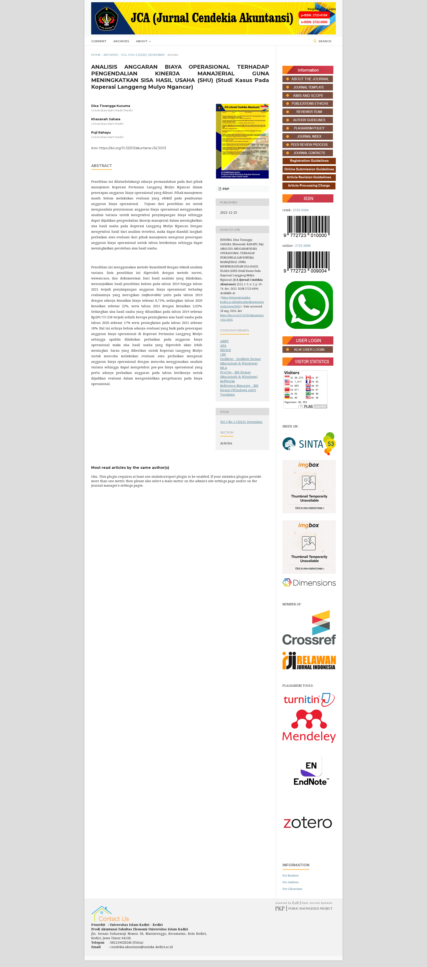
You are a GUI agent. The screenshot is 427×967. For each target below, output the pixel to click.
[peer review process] (307, 147)
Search (324, 41)
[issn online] (307, 272)
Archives (121, 41)
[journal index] (307, 138)
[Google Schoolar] (309, 512)
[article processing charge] (309, 188)
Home (96, 54)
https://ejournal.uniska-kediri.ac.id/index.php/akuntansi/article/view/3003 (242, 302)
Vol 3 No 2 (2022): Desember (143, 54)
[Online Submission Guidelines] (309, 171)
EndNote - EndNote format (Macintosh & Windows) (240, 361)
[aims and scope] (307, 97)
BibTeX (225, 350)
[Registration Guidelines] (309, 163)
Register (315, 9)
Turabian (227, 394)
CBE (223, 354)
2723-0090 (303, 245)
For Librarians (292, 889)
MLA (223, 368)
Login (331, 9)
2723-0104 (300, 210)
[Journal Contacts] (307, 155)
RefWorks (227, 381)
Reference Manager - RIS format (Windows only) (239, 387)
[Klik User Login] (307, 351)
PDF (225, 189)
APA (223, 345)
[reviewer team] (307, 114)
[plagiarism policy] (307, 130)
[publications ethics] (307, 106)
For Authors (290, 882)
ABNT (224, 341)
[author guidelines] (307, 122)
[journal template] (307, 89)
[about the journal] (307, 81)
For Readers (290, 875)
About (142, 41)
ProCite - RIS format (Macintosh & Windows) (239, 374)
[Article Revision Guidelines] (309, 180)
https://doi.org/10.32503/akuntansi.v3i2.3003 (132, 148)
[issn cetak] (307, 237)
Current (99, 41)
